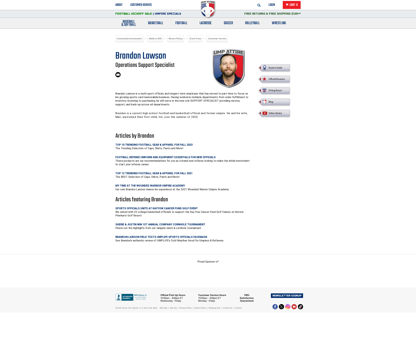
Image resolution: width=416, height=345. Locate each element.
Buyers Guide (275, 67)
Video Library (275, 113)
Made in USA (155, 38)
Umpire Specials (168, 13)
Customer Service (141, 5)
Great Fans (195, 38)
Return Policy (175, 38)
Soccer (228, 23)
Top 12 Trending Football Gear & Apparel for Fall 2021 (154, 173)
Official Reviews (277, 79)
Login (272, 5)
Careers (238, 308)
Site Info (173, 308)
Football (181, 23)
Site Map (163, 308)
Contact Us (227, 308)
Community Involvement (129, 38)
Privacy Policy (185, 308)
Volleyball (252, 23)
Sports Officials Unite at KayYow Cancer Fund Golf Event (156, 208)
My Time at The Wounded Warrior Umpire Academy (150, 185)
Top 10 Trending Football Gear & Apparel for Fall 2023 (154, 144)
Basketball (155, 23)
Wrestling (279, 23)
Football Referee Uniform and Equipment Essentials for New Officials (165, 157)
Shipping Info (214, 308)
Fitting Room (275, 90)
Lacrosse (206, 23)
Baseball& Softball (128, 23)
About (119, 5)
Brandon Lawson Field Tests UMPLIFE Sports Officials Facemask (161, 236)
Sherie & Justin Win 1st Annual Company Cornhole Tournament (160, 224)
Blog (271, 101)
